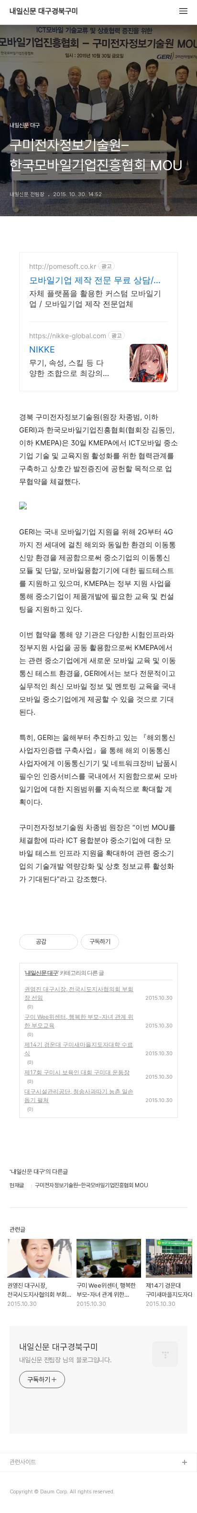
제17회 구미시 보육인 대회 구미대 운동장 (77, 1072)
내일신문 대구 (41, 972)
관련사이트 (23, 1462)
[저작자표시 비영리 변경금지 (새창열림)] (132, 942)
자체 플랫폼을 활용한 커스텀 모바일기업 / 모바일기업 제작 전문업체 (95, 298)
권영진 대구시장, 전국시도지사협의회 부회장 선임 (78, 993)
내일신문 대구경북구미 (44, 11)
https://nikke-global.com (67, 335)
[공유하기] (55, 942)
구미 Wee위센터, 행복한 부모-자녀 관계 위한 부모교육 (78, 1021)
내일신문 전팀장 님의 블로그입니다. (65, 1360)
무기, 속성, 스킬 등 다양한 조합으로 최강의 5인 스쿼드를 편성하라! (69, 368)
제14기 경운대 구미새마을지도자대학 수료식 (78, 1049)
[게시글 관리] (67, 942)
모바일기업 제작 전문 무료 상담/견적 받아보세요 (95, 280)
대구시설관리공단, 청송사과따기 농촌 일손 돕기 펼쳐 (78, 1096)
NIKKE (42, 349)
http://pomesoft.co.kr (62, 266)
